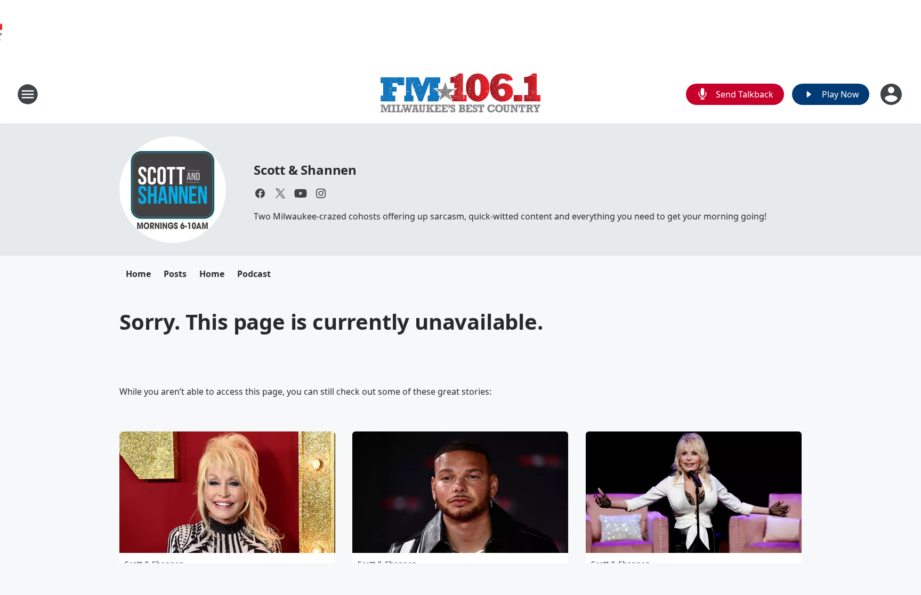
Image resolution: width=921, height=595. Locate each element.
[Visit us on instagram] (320, 193)
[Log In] (892, 94)
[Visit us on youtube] (300, 193)
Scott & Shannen (305, 169)
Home (138, 274)
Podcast (254, 274)
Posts (175, 274)
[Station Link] (460, 94)
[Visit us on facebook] (260, 193)
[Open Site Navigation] (27, 94)
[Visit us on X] (280, 193)
